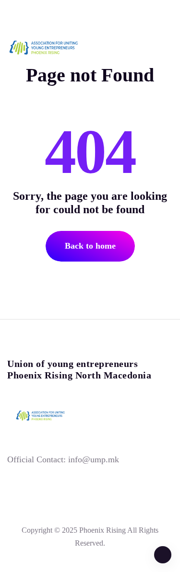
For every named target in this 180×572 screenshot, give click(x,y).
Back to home (90, 246)
